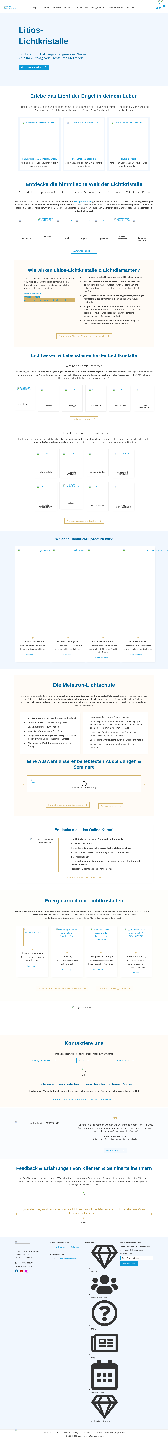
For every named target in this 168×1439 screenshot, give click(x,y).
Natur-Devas (120, 405)
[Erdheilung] (67, 953)
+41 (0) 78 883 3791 (26, 1263)
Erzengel (72, 405)
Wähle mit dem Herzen (33, 641)
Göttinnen (96, 405)
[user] (157, 8)
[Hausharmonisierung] (32, 949)
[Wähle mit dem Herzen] (33, 638)
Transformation (97, 505)
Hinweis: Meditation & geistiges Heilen (111, 1433)
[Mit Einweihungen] (138, 638)
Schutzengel (24, 404)
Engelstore (103, 238)
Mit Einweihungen (137, 641)
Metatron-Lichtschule (84, 158)
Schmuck (65, 238)
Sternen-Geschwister (144, 406)
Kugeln (84, 238)
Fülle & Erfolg (45, 472)
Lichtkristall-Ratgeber (67, 641)
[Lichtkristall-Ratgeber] (68, 638)
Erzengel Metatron (83, 201)
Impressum (47, 1433)
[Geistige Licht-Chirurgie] (101, 953)
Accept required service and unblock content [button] (45, 300)
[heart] (160, 8)
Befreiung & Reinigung (123, 473)
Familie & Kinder (97, 472)
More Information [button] (32, 293)
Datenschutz (87, 1433)
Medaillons (46, 236)
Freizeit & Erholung (71, 473)
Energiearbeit (128, 158)
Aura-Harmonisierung (135, 956)
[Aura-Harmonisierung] (136, 953)
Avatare (48, 405)
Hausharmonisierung (32, 953)
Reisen (71, 503)
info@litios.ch (26, 1266)
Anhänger (27, 238)
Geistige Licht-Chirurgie (101, 956)
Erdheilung (66, 956)
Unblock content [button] (32, 297)
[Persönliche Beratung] (103, 638)
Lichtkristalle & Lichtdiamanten (39, 158)
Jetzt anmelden (129, 1263)
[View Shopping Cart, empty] (162, 8)
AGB (57, 1433)
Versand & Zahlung (71, 1433)
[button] (37, 7)
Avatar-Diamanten (122, 237)
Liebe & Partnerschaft (45, 506)
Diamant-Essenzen (141, 239)
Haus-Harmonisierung (123, 506)
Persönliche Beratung (102, 641)
